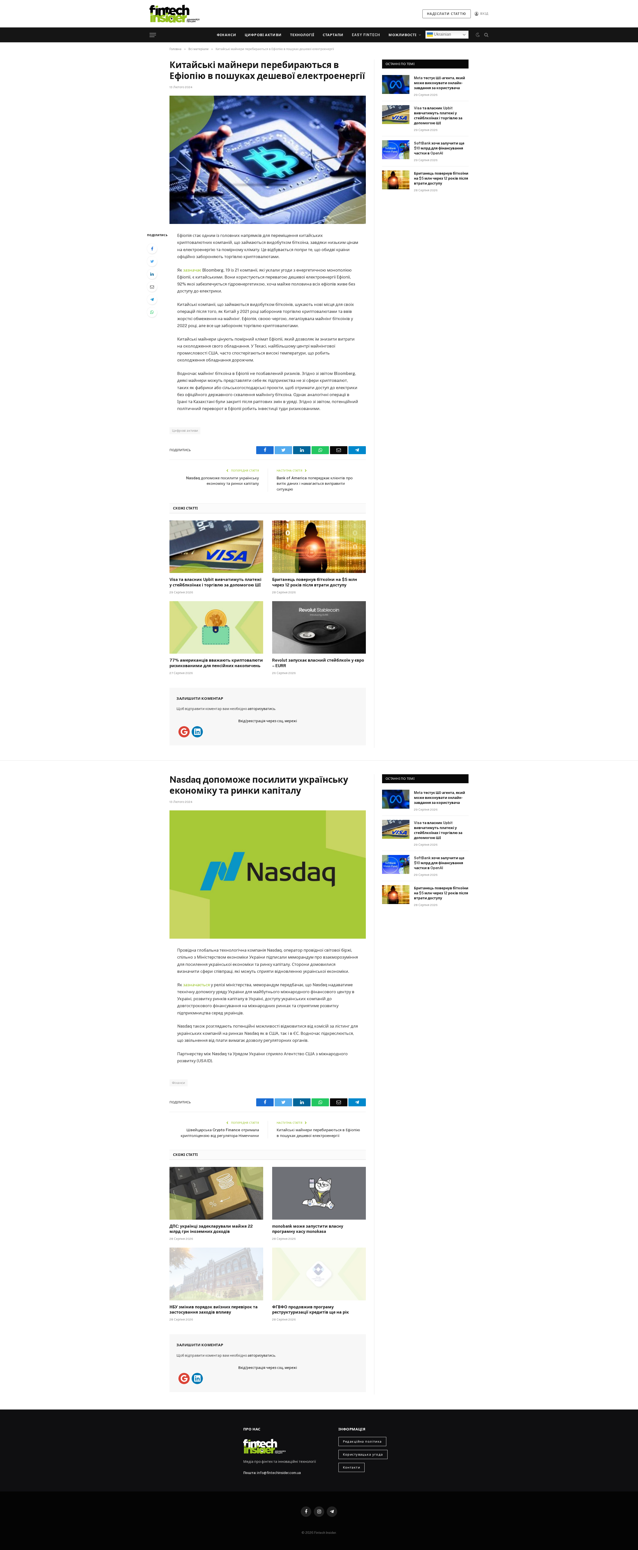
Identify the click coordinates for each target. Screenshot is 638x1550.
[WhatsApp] (152, 312)
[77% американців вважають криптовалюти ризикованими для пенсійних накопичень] (216, 627)
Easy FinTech (366, 35)
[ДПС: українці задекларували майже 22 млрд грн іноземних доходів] (216, 1193)
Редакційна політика (362, 1441)
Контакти (351, 1467)
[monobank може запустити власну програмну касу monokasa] (319, 1193)
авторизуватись (261, 709)
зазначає (192, 270)
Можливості (402, 35)
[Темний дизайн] (478, 35)
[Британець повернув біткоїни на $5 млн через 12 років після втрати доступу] (319, 546)
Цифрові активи (263, 35)
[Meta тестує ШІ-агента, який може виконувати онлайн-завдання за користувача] (395, 84)
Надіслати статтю (446, 14)
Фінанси (226, 35)
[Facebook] (152, 249)
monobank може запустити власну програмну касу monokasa (307, 1229)
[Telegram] (152, 299)
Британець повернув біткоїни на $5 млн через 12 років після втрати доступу (314, 582)
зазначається (197, 984)
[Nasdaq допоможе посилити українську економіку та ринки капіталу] (267, 874)
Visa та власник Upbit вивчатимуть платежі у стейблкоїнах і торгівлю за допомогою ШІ (215, 582)
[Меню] (153, 35)
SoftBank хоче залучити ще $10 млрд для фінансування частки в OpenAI (439, 148)
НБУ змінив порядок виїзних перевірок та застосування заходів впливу (213, 1310)
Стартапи (333, 35)
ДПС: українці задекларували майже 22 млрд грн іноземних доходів (211, 1229)
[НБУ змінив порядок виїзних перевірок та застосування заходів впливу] (216, 1274)
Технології (302, 35)
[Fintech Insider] (174, 13)
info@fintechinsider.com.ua (279, 1473)
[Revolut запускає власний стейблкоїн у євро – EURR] (319, 627)
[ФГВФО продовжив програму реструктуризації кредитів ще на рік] (319, 1274)
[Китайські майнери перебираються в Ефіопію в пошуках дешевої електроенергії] (267, 160)
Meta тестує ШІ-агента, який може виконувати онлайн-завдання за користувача (439, 83)
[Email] (152, 287)
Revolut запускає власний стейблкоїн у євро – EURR (318, 663)
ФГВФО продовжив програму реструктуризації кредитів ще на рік (310, 1310)
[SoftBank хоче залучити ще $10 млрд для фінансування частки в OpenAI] (395, 149)
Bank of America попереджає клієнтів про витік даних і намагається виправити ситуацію (315, 483)
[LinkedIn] (152, 274)
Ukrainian (442, 34)
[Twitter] (152, 261)
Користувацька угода (363, 1454)
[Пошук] (485, 35)
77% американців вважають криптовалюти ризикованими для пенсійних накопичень (216, 663)
